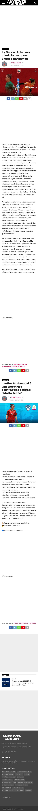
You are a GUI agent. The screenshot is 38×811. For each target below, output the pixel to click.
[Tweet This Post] (12, 98)
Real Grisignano (18, 787)
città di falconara (8, 777)
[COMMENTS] (29, 98)
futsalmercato (7, 790)
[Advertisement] (19, 24)
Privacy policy (6, 797)
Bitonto (20, 777)
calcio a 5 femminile (24, 771)
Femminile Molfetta (9, 782)
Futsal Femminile (8, 774)
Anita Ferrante (16, 63)
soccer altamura (18, 366)
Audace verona (7, 779)
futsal (13, 771)
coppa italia (19, 790)
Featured (18, 365)
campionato (6, 787)
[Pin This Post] (21, 98)
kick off (11, 785)
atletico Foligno (21, 623)
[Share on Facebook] (8, 98)
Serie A (26, 774)
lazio (4, 785)
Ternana (28, 790)
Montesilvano (19, 779)
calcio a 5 (19, 774)
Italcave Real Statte (25, 782)
